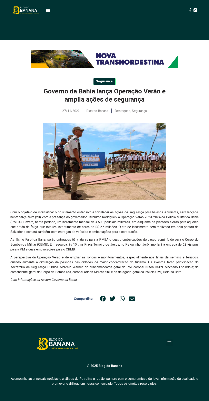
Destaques (122, 111)
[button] (47, 10)
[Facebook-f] (190, 10)
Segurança (139, 111)
